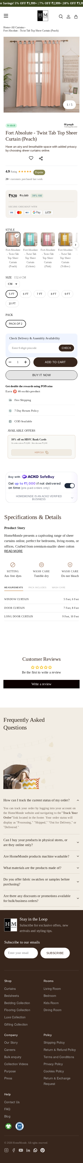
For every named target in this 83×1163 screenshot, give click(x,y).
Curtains (10, 988)
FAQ (7, 1109)
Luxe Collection (15, 1017)
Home (6, 27)
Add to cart (55, 362)
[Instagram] (6, 1150)
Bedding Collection (17, 1003)
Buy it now (41, 375)
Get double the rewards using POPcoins (29, 386)
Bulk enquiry (12, 1057)
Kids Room (51, 1003)
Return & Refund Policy (60, 1049)
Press (8, 1078)
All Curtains (17, 27)
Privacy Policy (53, 1064)
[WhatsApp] (35, 1150)
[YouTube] (21, 1150)
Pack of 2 (16, 323)
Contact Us (12, 1102)
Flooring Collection (17, 1010)
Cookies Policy (54, 1071)
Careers (9, 1049)
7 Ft (39, 294)
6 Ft (25, 294)
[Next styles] (75, 245)
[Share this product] (41, 158)
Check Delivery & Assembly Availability (34, 338)
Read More (13, 551)
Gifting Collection (16, 1024)
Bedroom (50, 995)
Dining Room (53, 1010)
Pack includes (38, 587)
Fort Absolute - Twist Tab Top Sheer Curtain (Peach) (31, 30)
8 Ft (53, 294)
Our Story (11, 1042)
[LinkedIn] (28, 1150)
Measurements (13, 587)
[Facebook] (13, 1150)
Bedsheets (11, 995)
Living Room (52, 988)
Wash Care (59, 587)
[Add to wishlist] (31, 158)
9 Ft (67, 294)
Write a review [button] (41, 684)
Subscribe (55, 953)
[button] (76, 16)
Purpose (10, 1071)
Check (66, 348)
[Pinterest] (42, 1150)
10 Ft (12, 303)
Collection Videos (16, 1064)
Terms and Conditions (59, 1057)
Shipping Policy (54, 1042)
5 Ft (11, 294)
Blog (7, 1116)
